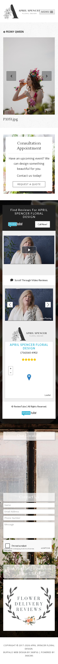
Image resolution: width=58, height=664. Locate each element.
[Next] (47, 76)
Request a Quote (29, 184)
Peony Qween (14, 31)
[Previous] (11, 76)
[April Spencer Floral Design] (21, 12)
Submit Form (17, 556)
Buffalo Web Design (15, 652)
